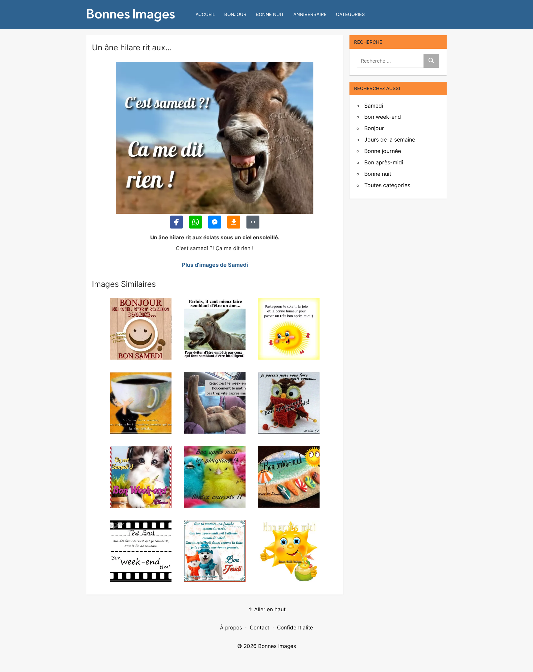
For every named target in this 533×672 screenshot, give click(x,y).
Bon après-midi (383, 162)
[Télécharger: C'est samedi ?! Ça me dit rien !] (233, 222)
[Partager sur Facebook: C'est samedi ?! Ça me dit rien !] (176, 222)
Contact (259, 628)
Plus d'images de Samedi (215, 265)
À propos (231, 628)
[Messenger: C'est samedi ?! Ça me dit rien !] (214, 222)
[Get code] (252, 222)
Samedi (373, 105)
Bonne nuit (270, 14)
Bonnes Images (277, 646)
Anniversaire (310, 14)
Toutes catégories (387, 185)
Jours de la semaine (389, 139)
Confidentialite (295, 628)
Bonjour (235, 14)
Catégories (350, 14)
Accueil (205, 14)
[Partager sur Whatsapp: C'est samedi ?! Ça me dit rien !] (195, 222)
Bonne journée (382, 151)
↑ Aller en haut (267, 609)
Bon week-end (382, 116)
